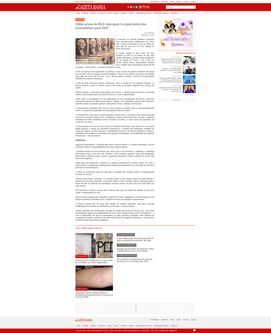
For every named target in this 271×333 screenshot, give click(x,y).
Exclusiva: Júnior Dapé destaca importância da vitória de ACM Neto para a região (171, 70)
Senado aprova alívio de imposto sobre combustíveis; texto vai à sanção (135, 250)
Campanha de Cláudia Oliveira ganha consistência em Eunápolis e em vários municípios (170, 89)
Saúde (131, 13)
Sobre (172, 1)
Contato (193, 1)
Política (93, 13)
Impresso (174, 13)
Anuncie (185, 1)
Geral (109, 13)
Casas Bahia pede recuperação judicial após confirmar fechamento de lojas (135, 239)
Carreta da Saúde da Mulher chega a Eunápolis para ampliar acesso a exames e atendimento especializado (170, 80)
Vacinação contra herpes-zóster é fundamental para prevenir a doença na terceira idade (94, 295)
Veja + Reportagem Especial (88, 228)
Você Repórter (154, 1)
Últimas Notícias (184, 53)
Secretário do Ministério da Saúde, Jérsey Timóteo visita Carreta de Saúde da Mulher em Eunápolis (171, 60)
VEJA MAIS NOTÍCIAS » (190, 94)
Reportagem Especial (161, 13)
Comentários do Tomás (143, 13)
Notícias (85, 13)
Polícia (116, 13)
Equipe (179, 1)
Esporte (123, 13)
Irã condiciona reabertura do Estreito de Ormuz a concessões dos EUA (134, 260)
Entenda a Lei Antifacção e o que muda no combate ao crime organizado (94, 261)
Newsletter (164, 1)
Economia (101, 13)
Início (78, 13)
